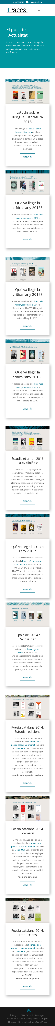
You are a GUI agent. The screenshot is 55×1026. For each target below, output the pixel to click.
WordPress (41, 1022)
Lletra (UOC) (20, 748)
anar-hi (27, 157)
